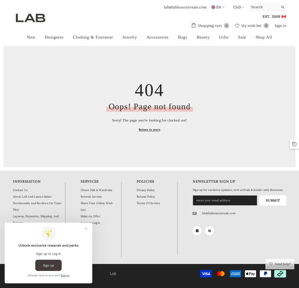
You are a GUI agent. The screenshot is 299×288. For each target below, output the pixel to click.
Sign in (280, 25)
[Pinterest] (209, 230)
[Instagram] (197, 230)
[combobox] (264, 7)
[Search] (267, 7)
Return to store (149, 129)
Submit (273, 200)
